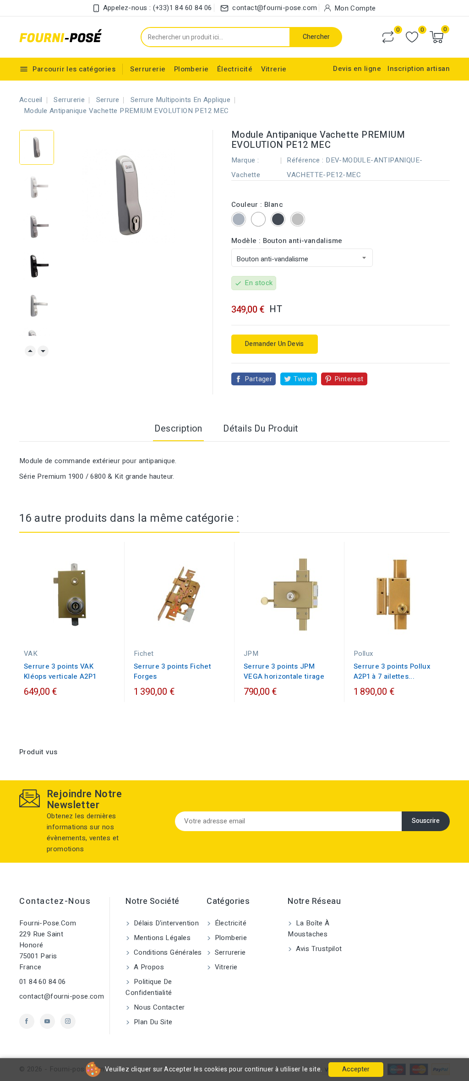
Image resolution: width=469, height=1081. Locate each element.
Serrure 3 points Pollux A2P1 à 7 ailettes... (392, 671)
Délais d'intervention (165, 923)
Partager (258, 379)
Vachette (245, 175)
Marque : (245, 160)
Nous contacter (158, 1007)
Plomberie (191, 69)
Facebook (26, 1021)
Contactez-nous (55, 901)
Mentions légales (161, 938)
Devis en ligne (357, 69)
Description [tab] (178, 428)
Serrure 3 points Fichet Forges (172, 671)
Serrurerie (147, 69)
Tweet (303, 379)
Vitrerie (274, 69)
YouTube (47, 1021)
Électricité (234, 69)
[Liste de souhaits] (412, 37)
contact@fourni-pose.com (61, 996)
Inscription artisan (418, 69)
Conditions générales (166, 952)
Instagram (68, 1021)
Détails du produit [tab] (260, 428)
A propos (147, 967)
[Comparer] (388, 37)
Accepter (356, 1069)
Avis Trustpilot (318, 949)
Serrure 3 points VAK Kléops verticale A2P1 (60, 671)
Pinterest (349, 379)
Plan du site (151, 1022)
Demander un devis (274, 344)
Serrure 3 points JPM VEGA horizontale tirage (284, 671)
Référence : (305, 160)
